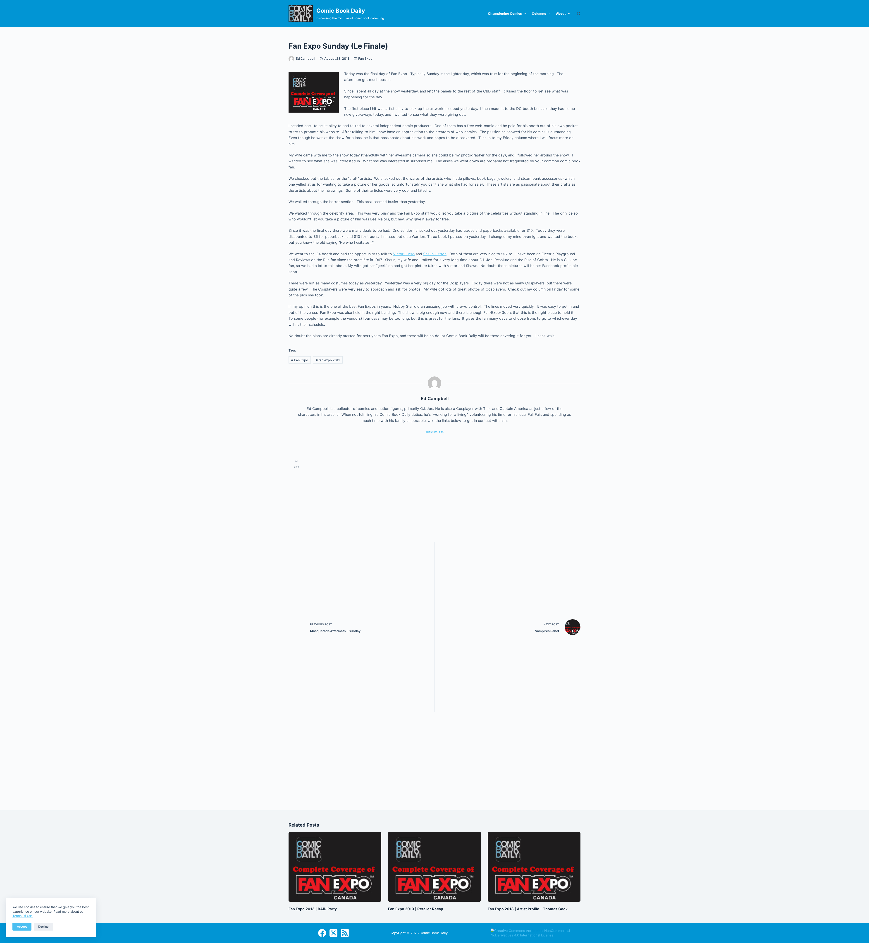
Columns (539, 13)
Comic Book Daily (340, 10)
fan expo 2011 (328, 360)
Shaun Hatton (434, 254)
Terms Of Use (22, 916)
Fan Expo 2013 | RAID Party (313, 909)
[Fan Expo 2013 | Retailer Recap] (434, 867)
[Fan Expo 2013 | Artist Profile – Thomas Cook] (534, 867)
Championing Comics (505, 13)
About (561, 13)
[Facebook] (322, 933)
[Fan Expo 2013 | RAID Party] (335, 867)
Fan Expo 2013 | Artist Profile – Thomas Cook (528, 909)
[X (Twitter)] (333, 933)
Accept (22, 926)
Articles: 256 (434, 432)
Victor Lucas (404, 254)
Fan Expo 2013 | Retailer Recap (415, 909)
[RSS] (345, 933)
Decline (43, 926)
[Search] (578, 13)
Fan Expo (365, 58)
